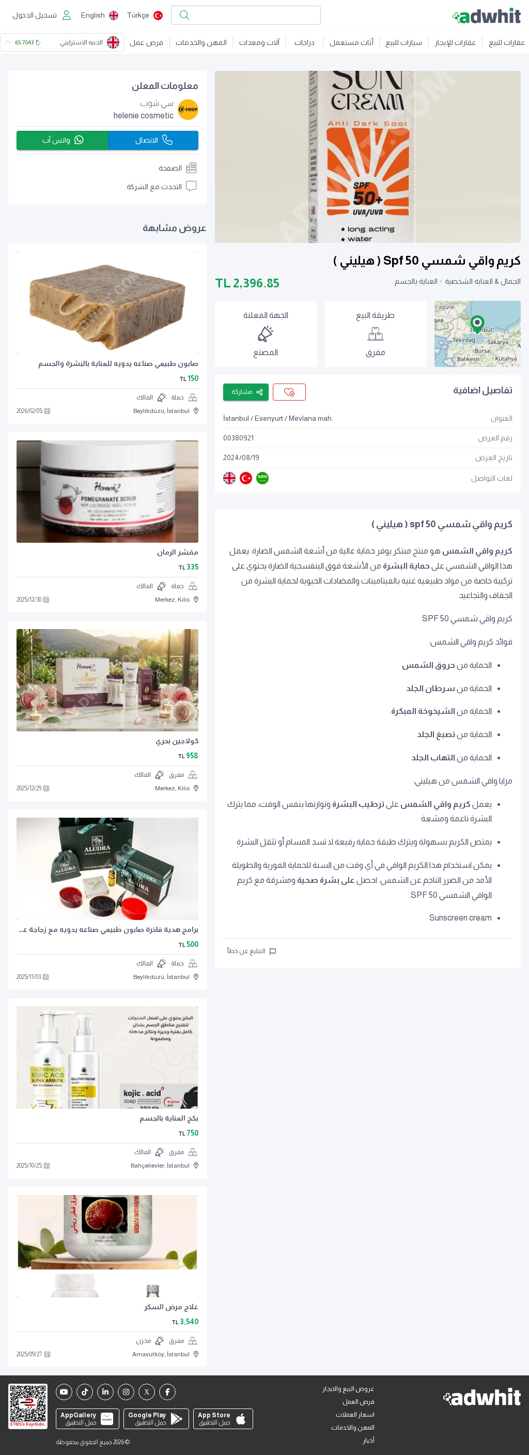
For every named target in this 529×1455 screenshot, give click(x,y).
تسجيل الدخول (34, 15)
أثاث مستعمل (352, 42)
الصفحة (170, 168)
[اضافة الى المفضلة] (289, 392)
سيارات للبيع (403, 42)
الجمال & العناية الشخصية (483, 281)
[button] (477, 324)
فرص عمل (146, 42)
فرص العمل (359, 1401)
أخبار (369, 1440)
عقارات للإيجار (455, 42)
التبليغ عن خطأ (246, 951)
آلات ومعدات (259, 42)
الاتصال (146, 140)
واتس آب (56, 140)
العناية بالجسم (416, 281)
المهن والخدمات (201, 42)
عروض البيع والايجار (348, 1388)
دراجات (304, 42)
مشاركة (241, 391)
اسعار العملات (355, 1414)
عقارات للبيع (507, 42)
